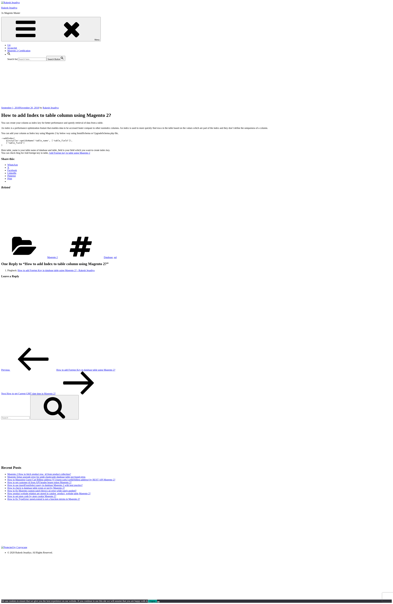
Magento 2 (52, 257)
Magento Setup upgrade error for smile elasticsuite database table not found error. (46, 477)
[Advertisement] (93, 84)
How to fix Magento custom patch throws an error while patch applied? (41, 490)
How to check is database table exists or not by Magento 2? (36, 488)
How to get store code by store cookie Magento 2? (31, 496)
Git (8, 45)
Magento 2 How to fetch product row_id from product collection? (39, 474)
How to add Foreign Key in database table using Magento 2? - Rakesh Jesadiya (56, 270)
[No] (158, 601)
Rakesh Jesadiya (9, 7)
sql (115, 257)
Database (108, 257)
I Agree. (152, 601)
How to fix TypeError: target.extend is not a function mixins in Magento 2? (43, 499)
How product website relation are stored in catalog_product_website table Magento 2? (49, 493)
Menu (97, 40)
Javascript (12, 48)
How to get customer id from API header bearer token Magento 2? (39, 482)
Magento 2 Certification (18, 50)
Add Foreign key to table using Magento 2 (69, 153)
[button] (8, 54)
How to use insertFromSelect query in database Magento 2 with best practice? (45, 485)
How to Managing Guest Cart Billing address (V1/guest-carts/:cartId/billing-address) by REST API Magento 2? (61, 479)
